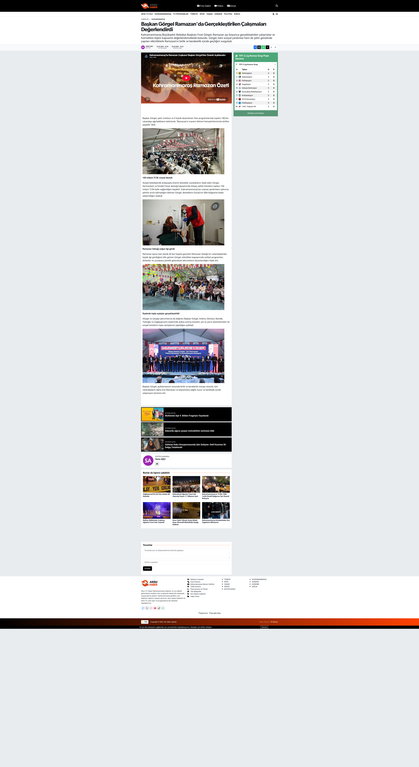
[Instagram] (151, 608)
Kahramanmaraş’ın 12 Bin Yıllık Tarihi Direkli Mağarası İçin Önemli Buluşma (215, 496)
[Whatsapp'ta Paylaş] (263, 47)
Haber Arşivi (194, 596)
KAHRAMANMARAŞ (163, 14)
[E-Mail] (157, 464)
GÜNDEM (218, 14)
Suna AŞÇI (160, 459)
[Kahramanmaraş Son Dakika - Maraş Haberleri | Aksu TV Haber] (149, 6)
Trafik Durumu (195, 587)
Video (220, 5)
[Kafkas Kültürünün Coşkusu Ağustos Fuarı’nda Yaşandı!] (157, 510)
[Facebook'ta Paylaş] (255, 47)
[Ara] (277, 6)
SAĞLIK (254, 587)
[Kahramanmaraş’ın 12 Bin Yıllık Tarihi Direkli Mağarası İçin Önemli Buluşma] (216, 484)
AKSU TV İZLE (147, 14)
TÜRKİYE (194, 14)
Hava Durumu (195, 582)
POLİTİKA (228, 14)
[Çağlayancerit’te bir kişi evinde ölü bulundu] (157, 484)
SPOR (202, 14)
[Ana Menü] (276, 14)
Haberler (145, 19)
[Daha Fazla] (267, 47)
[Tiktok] (159, 608)
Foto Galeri (205, 5)
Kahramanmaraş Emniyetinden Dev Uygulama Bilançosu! (216, 521)
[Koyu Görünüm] (274, 14)
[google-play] (215, 613)
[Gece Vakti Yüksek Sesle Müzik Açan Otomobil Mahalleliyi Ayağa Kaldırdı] (186, 510)
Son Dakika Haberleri (198, 594)
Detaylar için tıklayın (256, 113)
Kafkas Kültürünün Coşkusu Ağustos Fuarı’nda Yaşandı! (154, 521)
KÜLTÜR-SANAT (230, 589)
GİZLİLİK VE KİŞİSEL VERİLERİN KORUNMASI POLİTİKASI (236, 627)
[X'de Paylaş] (259, 47)
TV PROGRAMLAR (180, 14)
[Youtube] (155, 608)
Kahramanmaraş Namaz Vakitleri (202, 584)
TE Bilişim (274, 622)
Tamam (264, 627)
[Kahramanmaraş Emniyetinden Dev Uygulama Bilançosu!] (216, 510)
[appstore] (203, 613)
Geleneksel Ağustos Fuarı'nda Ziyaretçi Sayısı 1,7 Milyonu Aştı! (185, 495)
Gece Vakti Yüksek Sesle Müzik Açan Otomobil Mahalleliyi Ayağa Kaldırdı (185, 522)
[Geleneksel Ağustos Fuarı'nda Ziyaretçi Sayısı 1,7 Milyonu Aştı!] (186, 484)
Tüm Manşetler (195, 591)
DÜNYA (237, 14)
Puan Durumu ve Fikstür (199, 589)
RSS (145, 622)
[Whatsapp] (163, 608)
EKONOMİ (255, 584)
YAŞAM (209, 14)
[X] (147, 608)
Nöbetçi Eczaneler (197, 579)
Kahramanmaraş (158, 19)
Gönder (147, 568)
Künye (233, 5)
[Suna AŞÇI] (148, 460)
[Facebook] (143, 608)
